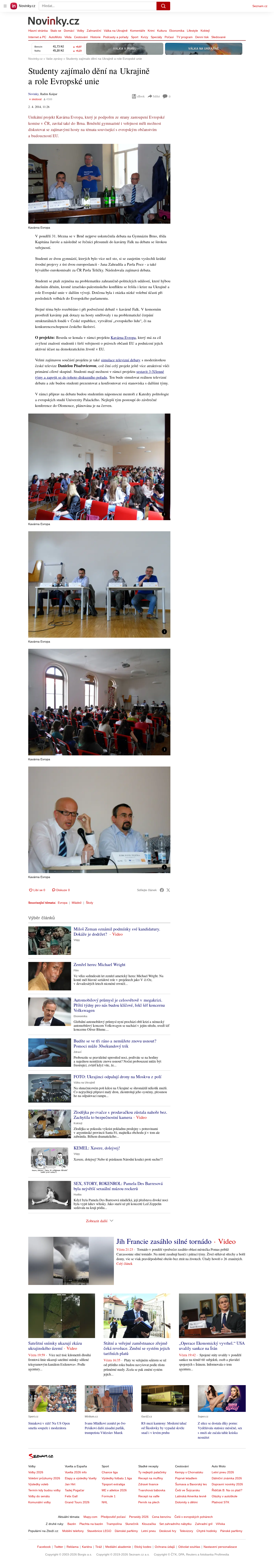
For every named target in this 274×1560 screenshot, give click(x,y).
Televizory (186, 1531)
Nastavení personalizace (220, 1546)
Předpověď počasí (113, 1516)
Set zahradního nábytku (175, 1524)
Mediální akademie (118, 1546)
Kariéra (87, 1546)
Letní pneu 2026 (223, 1472)
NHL (105, 1502)
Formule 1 (109, 1496)
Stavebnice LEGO (99, 1531)
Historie (95, 37)
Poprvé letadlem (186, 1478)
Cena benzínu (161, 1516)
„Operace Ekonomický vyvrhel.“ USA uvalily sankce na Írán (212, 1345)
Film (76, 970)
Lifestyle (192, 30)
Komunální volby (39, 1502)
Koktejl (205, 30)
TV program (184, 37)
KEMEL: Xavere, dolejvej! (97, 1148)
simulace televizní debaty (120, 359)
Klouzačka (149, 1524)
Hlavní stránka (38, 30)
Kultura (162, 30)
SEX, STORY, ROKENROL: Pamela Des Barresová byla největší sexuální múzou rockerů (118, 1185)
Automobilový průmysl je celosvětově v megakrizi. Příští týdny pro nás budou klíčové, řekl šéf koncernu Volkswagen (119, 1005)
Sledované (218, 37)
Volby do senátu (39, 1496)
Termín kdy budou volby (44, 1490)
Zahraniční (94, 30)
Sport (134, 37)
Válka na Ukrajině (116, 30)
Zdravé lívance (148, 1484)
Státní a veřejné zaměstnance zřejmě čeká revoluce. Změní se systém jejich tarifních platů (137, 1348)
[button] (99, 184)
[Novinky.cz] (54, 22)
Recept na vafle (148, 1496)
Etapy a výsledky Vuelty (81, 1478)
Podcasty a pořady (115, 37)
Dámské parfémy (126, 1531)
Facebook (44, 1546)
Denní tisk (202, 37)
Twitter (58, 1546)
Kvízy (144, 37)
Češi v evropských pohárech (193, 1516)
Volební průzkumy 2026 (44, 1478)
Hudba (78, 1194)
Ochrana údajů (165, 1546)
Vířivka (220, 1524)
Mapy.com (90, 1516)
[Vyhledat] (163, 6)
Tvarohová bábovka (151, 1490)
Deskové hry (167, 1531)
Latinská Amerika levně (190, 1496)
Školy (89, 902)
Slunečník (131, 1524)
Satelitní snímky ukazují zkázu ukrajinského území (55, 1345)
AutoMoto (55, 37)
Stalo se (55, 30)
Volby (80, 30)
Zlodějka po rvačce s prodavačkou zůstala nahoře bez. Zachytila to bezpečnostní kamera (120, 1114)
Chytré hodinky (207, 1531)
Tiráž (98, 1546)
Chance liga (110, 1472)
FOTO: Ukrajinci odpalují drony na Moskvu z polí (117, 1076)
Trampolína (114, 1524)
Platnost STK (220, 1502)
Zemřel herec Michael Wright (99, 964)
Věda (67, 37)
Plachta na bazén (91, 1524)
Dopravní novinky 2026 (227, 1484)
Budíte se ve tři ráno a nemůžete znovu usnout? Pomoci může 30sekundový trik (115, 1043)
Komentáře (137, 30)
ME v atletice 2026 (114, 1490)
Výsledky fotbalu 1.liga (117, 1478)
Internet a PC (37, 37)
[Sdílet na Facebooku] (162, 890)
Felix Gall (71, 1496)
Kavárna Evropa (123, 337)
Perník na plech (148, 1502)
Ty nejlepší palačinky (152, 1472)
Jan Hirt (70, 1484)
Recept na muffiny (150, 1478)
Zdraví (77, 1052)
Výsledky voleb (38, 1484)
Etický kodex (142, 1546)
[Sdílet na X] (168, 890)
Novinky (33, 94)
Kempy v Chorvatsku (189, 1472)
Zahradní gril (203, 1524)
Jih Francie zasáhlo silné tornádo (163, 1241)
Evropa (62, 902)
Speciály (156, 37)
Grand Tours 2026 (77, 1502)
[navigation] (5, 6)
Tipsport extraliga (113, 1484)
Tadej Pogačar (74, 1490)
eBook (141, 96)
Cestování (81, 37)
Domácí (69, 30)
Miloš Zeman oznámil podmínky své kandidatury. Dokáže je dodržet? (117, 931)
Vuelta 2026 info (76, 1472)
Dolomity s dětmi (186, 1502)
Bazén (71, 1524)
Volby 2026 (35, 1472)
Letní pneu (148, 1531)
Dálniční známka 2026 (227, 1478)
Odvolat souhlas (189, 1546)
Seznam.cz (259, 6)
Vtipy (77, 940)
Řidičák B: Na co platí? (227, 1490)
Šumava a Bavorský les (191, 1484)
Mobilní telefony (73, 1531)
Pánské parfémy (231, 1531)
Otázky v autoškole (224, 1496)
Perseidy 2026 (139, 1516)
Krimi (151, 30)
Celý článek (124, 1263)
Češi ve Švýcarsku (187, 1490)
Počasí (169, 37)
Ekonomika (176, 30)
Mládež (77, 902)
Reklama (73, 1546)
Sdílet (156, 96)
